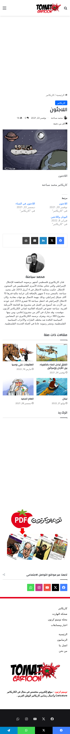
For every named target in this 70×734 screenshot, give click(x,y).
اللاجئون (63, 203)
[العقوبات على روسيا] (18, 352)
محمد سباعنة (57, 118)
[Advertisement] (35, 54)
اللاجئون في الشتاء (25, 203)
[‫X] (51, 240)
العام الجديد (27, 398)
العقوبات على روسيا (23, 364)
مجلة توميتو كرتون (57, 619)
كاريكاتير (50, 95)
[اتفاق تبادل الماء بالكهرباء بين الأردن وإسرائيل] (51, 352)
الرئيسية (60, 95)
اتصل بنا (63, 645)
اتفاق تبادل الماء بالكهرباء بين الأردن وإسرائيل (53, 366)
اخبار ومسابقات (59, 625)
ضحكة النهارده (59, 613)
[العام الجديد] (18, 386)
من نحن (63, 650)
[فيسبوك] (60, 240)
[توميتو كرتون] (48, 8)
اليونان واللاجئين (59, 216)
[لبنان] (51, 386)
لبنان (64, 398)
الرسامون (62, 639)
